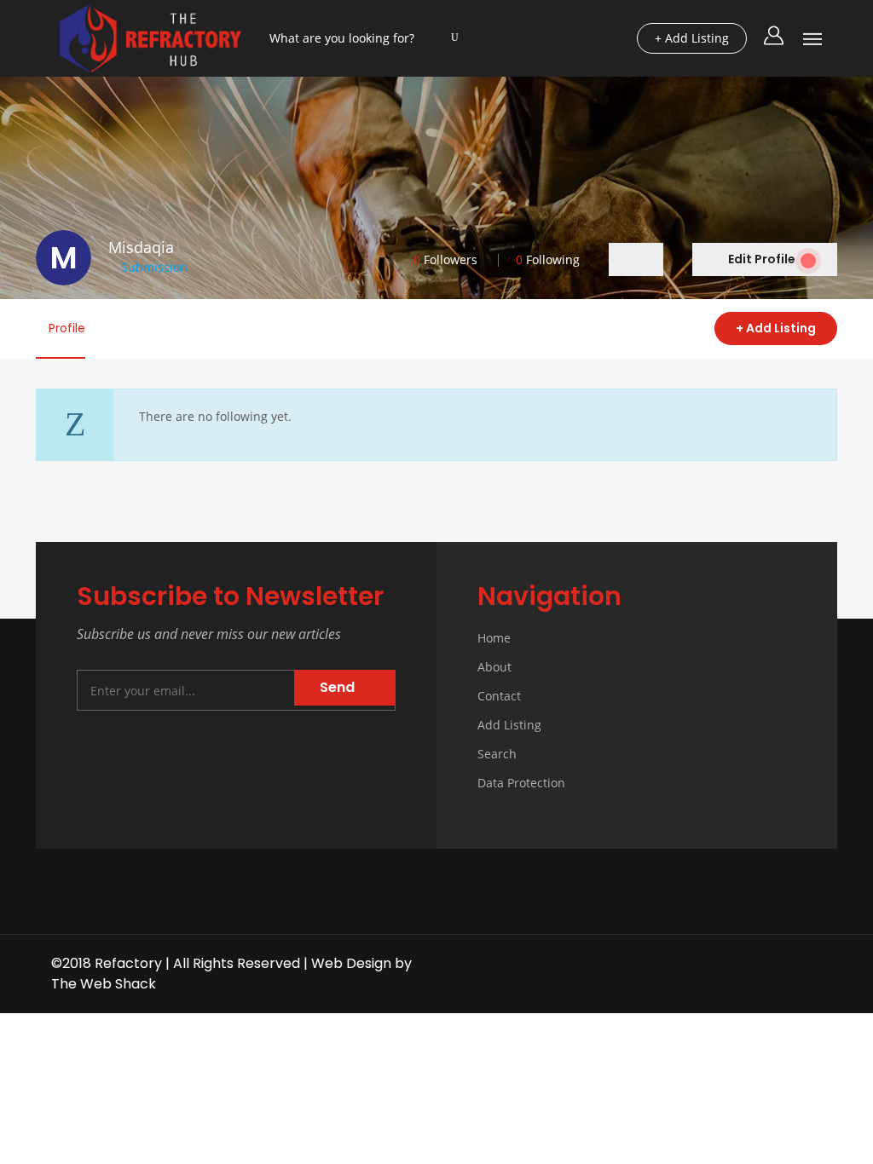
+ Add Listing (776, 328)
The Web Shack (103, 984)
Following (548, 259)
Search (497, 754)
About (494, 667)
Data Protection (521, 783)
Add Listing (509, 725)
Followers (445, 259)
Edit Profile (762, 259)
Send (339, 687)
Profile (65, 328)
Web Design (351, 963)
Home (494, 638)
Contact (499, 696)
